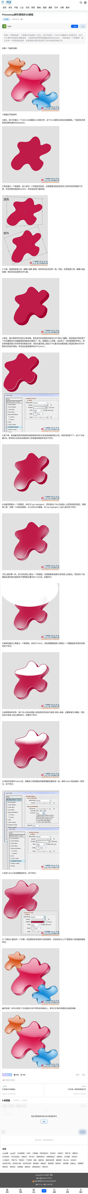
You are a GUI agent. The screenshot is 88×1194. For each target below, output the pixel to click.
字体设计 (74, 1157)
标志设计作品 (7, 1163)
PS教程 (6, 19)
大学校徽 (67, 1157)
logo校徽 (5, 1153)
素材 (67, 7)
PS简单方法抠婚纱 (8, 1089)
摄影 (50, 7)
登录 (44, 1122)
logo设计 (12, 1153)
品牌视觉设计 (51, 1157)
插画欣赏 (59, 1160)
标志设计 (73, 1160)
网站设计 (5, 1167)
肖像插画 (20, 1167)
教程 (39, 7)
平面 (16, 7)
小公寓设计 (6, 1160)
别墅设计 (75, 1153)
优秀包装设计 (44, 1153)
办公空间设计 (15, 1157)
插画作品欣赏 (50, 1160)
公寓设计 (60, 1153)
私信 (82, 26)
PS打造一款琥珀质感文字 (77, 1089)
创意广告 (67, 1153)
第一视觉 (50, 1175)
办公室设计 (6, 1157)
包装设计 (24, 1157)
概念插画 (36, 1163)
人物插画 (35, 1153)
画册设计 (58, 1163)
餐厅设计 (45, 1167)
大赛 (62, 7)
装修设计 (27, 1167)
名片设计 (31, 1157)
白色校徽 (65, 1163)
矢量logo (73, 1163)
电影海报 (51, 1163)
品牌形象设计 (40, 1157)
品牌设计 (59, 1157)
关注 (75, 26)
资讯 (10, 7)
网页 (33, 7)
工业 (22, 7)
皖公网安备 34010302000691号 (45, 1181)
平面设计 (21, 1160)
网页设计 (12, 1167)
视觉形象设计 (36, 1167)
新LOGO (66, 1160)
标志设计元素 (17, 1163)
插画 (45, 7)
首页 (4, 7)
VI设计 (28, 1153)
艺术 (56, 7)
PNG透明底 (21, 1153)
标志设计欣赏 (27, 1163)
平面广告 (14, 1160)
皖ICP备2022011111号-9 (44, 1178)
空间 (27, 7)
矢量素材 (80, 1163)
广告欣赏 (29, 1160)
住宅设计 (53, 1153)
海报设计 (43, 1163)
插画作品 (41, 1160)
